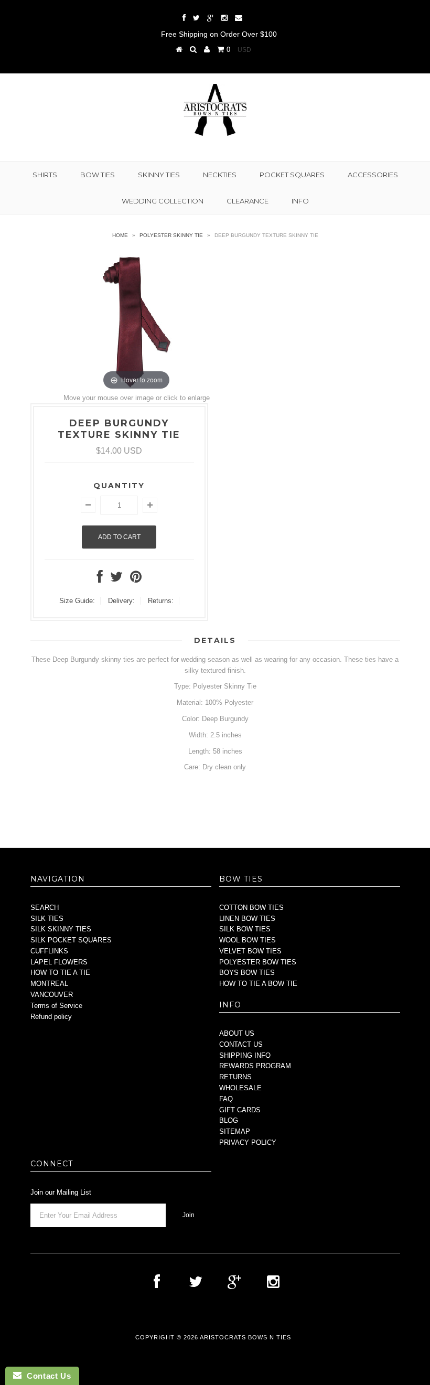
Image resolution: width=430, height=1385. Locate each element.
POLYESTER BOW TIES (257, 962)
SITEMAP (234, 1131)
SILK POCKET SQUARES (71, 940)
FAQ (226, 1099)
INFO (300, 201)
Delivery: (121, 601)
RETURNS (235, 1077)
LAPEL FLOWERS (59, 962)
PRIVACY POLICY (247, 1142)
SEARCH (44, 907)
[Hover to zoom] (136, 321)
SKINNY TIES (159, 174)
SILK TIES (46, 918)
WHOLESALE (240, 1088)
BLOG (228, 1120)
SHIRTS (45, 174)
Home (120, 235)
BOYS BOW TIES (247, 972)
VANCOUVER (51, 995)
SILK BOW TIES (245, 929)
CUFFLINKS (49, 951)
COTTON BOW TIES (251, 907)
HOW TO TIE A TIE (60, 972)
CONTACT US (241, 1044)
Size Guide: (77, 601)
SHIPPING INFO (245, 1055)
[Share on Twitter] (116, 579)
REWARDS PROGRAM (255, 1066)
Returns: (161, 601)
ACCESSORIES (373, 174)
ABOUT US (236, 1033)
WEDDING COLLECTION (162, 201)
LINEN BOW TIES (247, 918)
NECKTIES (219, 174)
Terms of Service (56, 1006)
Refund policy (51, 1017)
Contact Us (46, 1375)
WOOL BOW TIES (247, 940)
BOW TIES (97, 174)
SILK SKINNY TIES (60, 929)
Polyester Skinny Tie (171, 235)
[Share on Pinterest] (136, 579)
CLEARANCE (247, 201)
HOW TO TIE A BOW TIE (258, 983)
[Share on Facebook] (100, 579)
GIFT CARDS (240, 1110)
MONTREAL (49, 983)
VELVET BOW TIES (250, 951)
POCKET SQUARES (292, 174)
